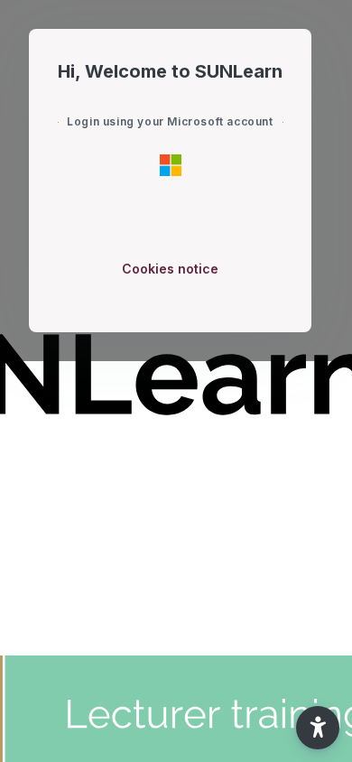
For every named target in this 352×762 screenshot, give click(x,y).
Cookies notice (170, 268)
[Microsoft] (170, 164)
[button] (317, 727)
